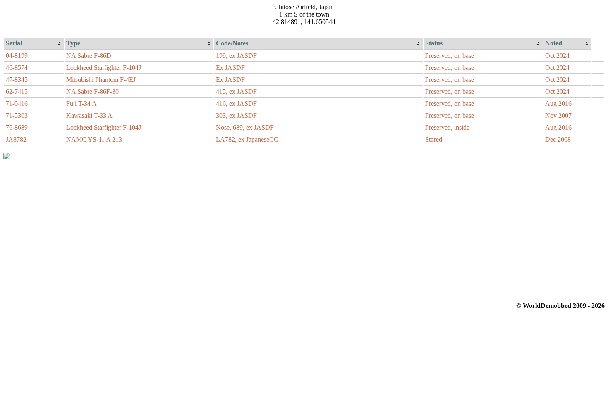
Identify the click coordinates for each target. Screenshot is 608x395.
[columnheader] (34, 44)
